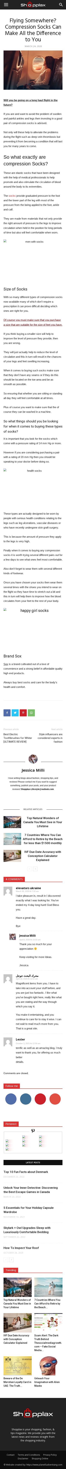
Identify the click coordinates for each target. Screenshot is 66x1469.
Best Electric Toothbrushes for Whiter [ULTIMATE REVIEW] (18, 738)
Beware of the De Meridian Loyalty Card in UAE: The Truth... (17, 1382)
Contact (10, 1454)
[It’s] (7, 1145)
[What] (23, 1137)
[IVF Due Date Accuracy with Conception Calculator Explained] (12, 856)
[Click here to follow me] (33, 1131)
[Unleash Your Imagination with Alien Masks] (48, 1365)
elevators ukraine (28, 888)
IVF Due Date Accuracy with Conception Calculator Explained (42, 856)
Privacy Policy (50, 1454)
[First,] (7, 1141)
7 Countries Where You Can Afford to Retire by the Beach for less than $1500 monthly (42, 839)
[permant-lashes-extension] (23, 1145)
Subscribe (55, 1094)
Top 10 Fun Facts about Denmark (26, 1172)
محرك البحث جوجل (27, 975)
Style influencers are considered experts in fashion (50, 738)
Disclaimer (23, 1458)
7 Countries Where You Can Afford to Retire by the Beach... (47, 1304)
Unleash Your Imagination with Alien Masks (47, 1382)
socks (12, 195)
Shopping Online (40, 1458)
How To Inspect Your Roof (21, 1248)
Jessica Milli (33, 770)
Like (11, 1094)
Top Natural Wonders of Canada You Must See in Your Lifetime (42, 822)
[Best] (40, 1145)
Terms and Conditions (29, 1454)
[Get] (40, 1137)
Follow (25, 1094)
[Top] (7, 1149)
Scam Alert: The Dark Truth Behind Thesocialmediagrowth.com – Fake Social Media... (48, 1343)
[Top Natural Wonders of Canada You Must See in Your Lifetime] (12, 822)
